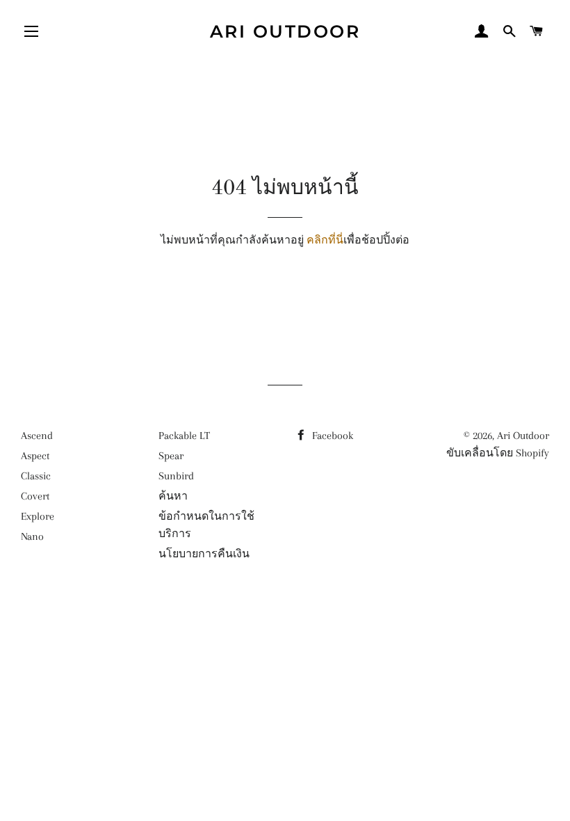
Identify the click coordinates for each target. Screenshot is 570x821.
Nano (32, 536)
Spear (171, 455)
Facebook (331, 435)
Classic (36, 476)
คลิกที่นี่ (325, 240)
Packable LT (184, 435)
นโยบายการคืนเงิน (204, 554)
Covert (35, 496)
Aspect (35, 455)
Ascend (37, 435)
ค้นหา (173, 496)
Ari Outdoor (285, 31)
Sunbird (176, 476)
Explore (37, 516)
